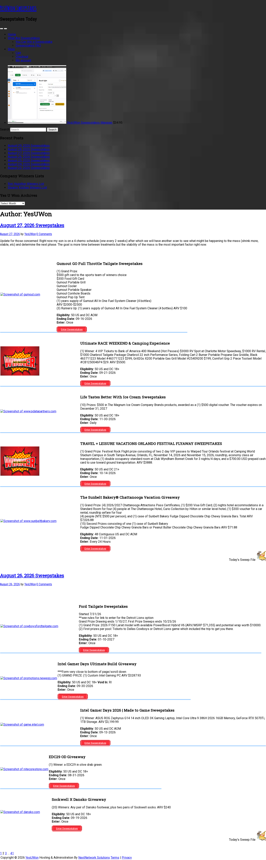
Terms (115, 857)
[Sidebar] (1, 28)
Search (4, 129)
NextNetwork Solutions (94, 857)
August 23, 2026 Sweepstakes (29, 168)
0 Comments (44, 234)
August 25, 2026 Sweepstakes (29, 160)
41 (12, 853)
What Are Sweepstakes (24, 38)
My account (23, 60)
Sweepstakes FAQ (28, 45)
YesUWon (32, 857)
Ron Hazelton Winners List (26, 184)
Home (12, 34)
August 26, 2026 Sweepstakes (29, 157)
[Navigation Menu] (5, 28)
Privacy (127, 857)
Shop (11, 49)
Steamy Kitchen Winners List (27, 187)
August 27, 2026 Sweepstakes (29, 153)
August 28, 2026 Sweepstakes (29, 149)
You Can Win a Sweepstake (34, 42)
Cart (18, 53)
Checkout (22, 56)
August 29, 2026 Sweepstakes (29, 145)
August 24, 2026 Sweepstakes (29, 164)
